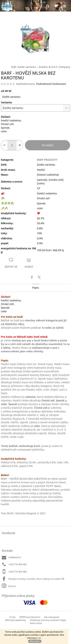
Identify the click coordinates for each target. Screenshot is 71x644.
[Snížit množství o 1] (4, 145)
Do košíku (47, 145)
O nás (12, 617)
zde (39, 637)
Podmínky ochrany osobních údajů (48, 620)
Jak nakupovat (51, 617)
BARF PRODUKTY (47, 159)
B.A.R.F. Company (59, 67)
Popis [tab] (35, 287)
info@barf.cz (14, 557)
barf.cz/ (12, 586)
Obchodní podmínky (15, 620)
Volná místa (36, 623)
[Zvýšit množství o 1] (20, 145)
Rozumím (35, 641)
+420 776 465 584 (17, 564)
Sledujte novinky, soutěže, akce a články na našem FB (36, 578)
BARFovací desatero (30, 617)
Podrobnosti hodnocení (51, 84)
